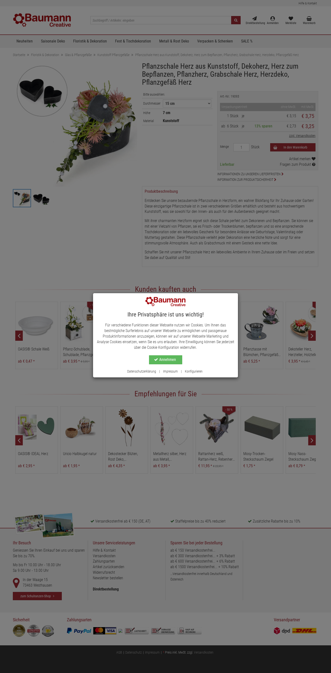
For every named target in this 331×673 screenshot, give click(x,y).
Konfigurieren (194, 371)
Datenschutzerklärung (141, 371)
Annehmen (167, 359)
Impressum (170, 371)
